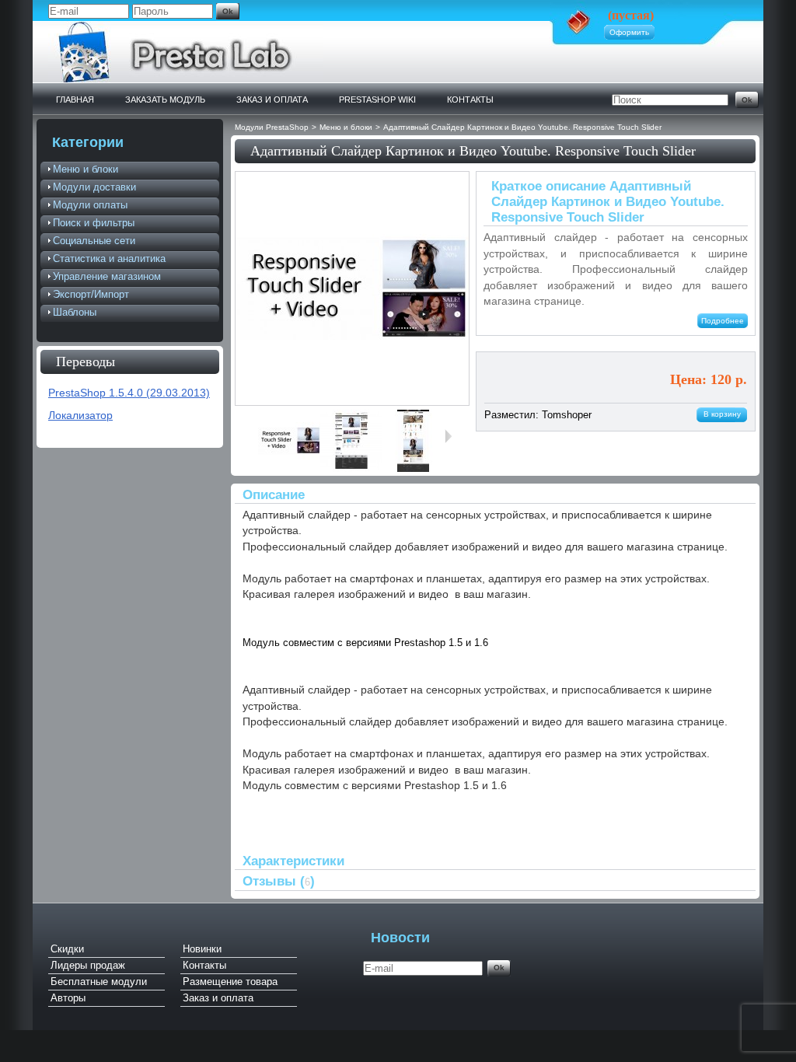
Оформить (629, 32)
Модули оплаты (90, 205)
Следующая (451, 436)
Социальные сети (94, 240)
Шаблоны (74, 312)
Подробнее (722, 320)
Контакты (470, 99)
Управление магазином (107, 276)
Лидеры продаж (88, 965)
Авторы (68, 998)
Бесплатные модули (99, 981)
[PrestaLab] (185, 79)
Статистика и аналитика (109, 258)
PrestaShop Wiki (377, 99)
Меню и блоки (85, 169)
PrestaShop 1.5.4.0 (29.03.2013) (129, 393)
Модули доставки (94, 187)
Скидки (67, 949)
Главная (75, 99)
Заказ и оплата (272, 99)
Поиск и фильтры (93, 223)
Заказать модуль (165, 99)
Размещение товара (230, 981)
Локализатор (80, 415)
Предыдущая (251, 436)
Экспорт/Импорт (91, 294)
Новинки (202, 949)
